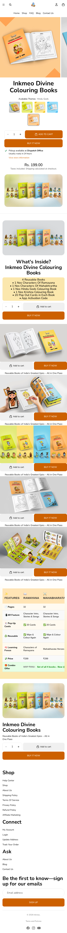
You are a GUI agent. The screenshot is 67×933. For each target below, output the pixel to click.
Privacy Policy (9, 804)
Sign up (33, 902)
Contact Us (48, 13)
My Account (8, 829)
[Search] (10, 4)
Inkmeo (37, 915)
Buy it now (33, 143)
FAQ (31, 13)
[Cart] (63, 4)
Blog (38, 13)
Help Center (8, 780)
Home (16, 13)
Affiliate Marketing (11, 814)
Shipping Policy (9, 795)
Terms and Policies (33, 921)
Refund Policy (9, 809)
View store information (19, 157)
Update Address (10, 839)
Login (5, 834)
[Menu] (3, 4)
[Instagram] (33, 928)
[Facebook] (28, 928)
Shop (24, 13)
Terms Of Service (10, 800)
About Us (7, 790)
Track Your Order (10, 844)
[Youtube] (39, 928)
